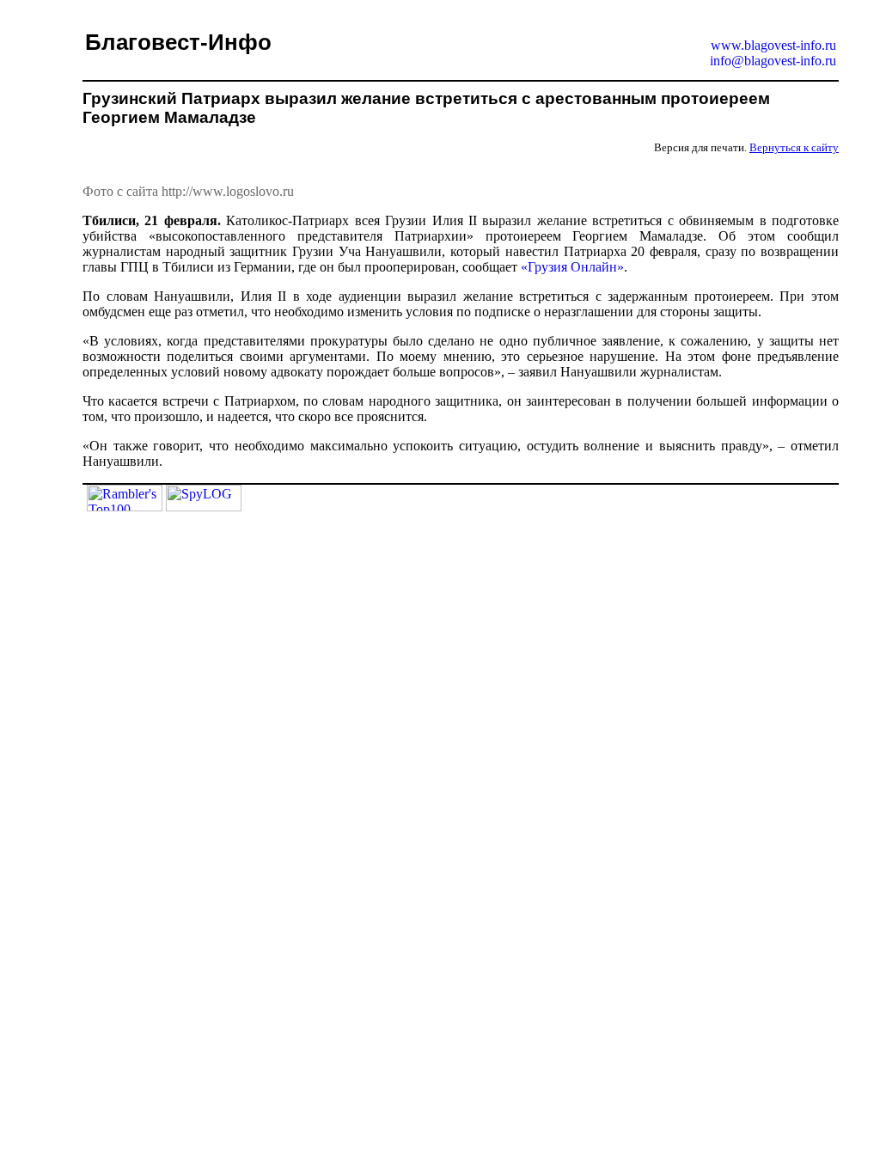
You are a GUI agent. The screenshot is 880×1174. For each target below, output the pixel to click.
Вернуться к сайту (794, 147)
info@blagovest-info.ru (773, 60)
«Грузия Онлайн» (572, 267)
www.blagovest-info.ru (773, 45)
